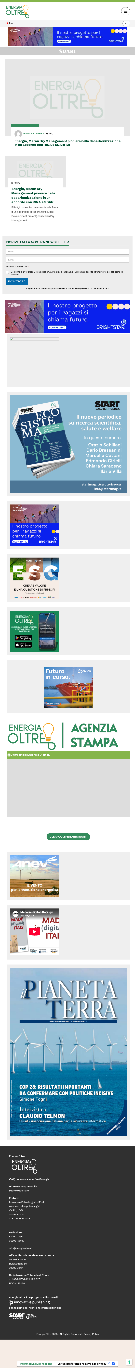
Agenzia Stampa (32, 134)
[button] (125, 11)
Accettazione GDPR (17, 266)
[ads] (67, 331)
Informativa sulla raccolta (36, 1363)
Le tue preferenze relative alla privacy (82, 1363)
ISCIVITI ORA (17, 281)
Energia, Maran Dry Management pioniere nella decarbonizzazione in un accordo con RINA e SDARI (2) (67, 142)
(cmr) (50, 134)
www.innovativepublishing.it (24, 1206)
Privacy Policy (91, 1334)
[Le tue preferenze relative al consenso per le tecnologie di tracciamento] (129, 1362)
